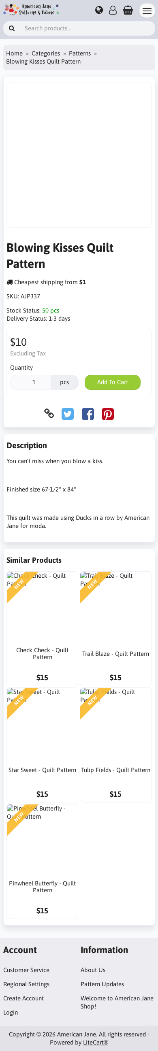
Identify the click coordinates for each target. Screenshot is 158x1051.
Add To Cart (112, 382)
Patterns (80, 53)
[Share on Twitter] (68, 413)
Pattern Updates (102, 984)
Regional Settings (26, 984)
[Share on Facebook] (88, 413)
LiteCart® (95, 1042)
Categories (46, 53)
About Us (93, 969)
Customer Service (26, 969)
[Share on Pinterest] (108, 413)
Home (14, 53)
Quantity (21, 367)
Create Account (23, 998)
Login (10, 1012)
